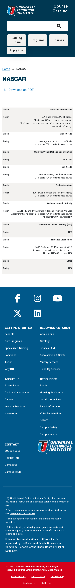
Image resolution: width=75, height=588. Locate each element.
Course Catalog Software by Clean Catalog (39, 570)
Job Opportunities (50, 399)
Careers (9, 399)
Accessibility (57, 576)
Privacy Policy (18, 576)
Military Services (49, 362)
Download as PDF (21, 90)
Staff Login (46, 583)
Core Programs (13, 341)
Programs (37, 40)
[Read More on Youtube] (57, 298)
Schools (9, 334)
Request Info (12, 457)
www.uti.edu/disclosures (22, 513)
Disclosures (29, 583)
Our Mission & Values (17, 392)
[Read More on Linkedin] (37, 313)
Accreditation (12, 385)
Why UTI (9, 369)
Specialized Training (16, 348)
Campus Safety (48, 427)
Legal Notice (37, 576)
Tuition (8, 362)
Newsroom (11, 413)
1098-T (44, 420)
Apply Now (16, 50)
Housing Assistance (51, 392)
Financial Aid (47, 348)
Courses (58, 40)
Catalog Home (16, 40)
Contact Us (11, 464)
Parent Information (50, 406)
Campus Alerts (48, 434)
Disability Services (50, 369)
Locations (10, 355)
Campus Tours (13, 471)
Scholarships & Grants (53, 355)
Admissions (47, 334)
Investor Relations (15, 406)
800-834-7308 (12, 450)
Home (6, 69)
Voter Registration (50, 413)
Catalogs (45, 341)
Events (44, 385)
